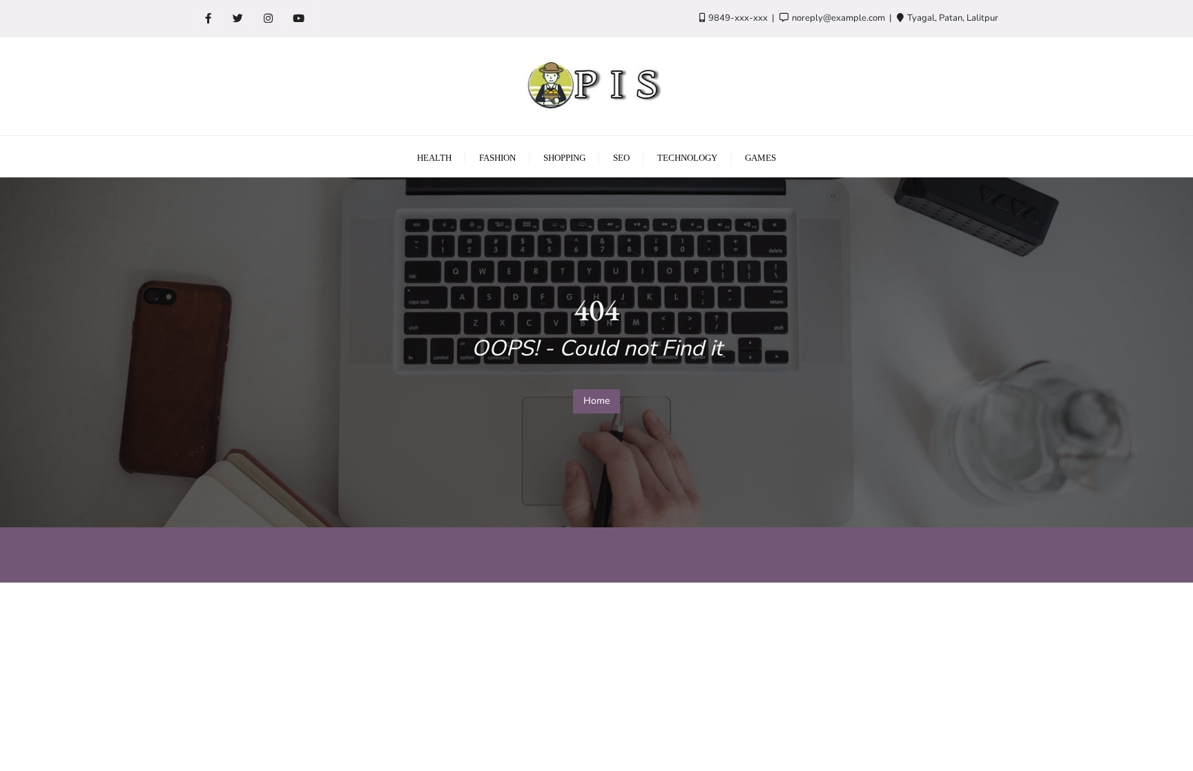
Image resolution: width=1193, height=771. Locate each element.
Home (596, 400)
